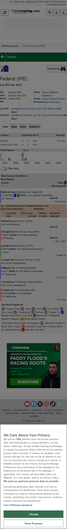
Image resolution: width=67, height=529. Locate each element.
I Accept (33, 514)
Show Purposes (34, 523)
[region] (33, 476)
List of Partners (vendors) (18, 505)
